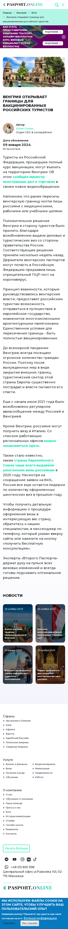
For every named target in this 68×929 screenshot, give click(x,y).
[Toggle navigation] (62, 4)
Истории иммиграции (18, 816)
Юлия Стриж (24, 128)
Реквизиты (12, 829)
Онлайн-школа (14, 825)
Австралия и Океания (18, 720)
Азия (8, 725)
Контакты (11, 833)
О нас (9, 794)
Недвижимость (43, 772)
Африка (10, 729)
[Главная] (24, 4)
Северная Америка (17, 746)
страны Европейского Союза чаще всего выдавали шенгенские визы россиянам (29, 465)
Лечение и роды (15, 772)
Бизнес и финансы (16, 764)
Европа (10, 733)
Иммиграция (42, 768)
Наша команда (14, 803)
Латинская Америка (17, 742)
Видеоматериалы (45, 764)
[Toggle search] (57, 4)
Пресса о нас (13, 807)
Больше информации (40, 918)
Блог (8, 812)
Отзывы (10, 820)
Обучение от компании (19, 799)
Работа (39, 777)
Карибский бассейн (17, 738)
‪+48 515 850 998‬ (22, 867)
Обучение (12, 777)
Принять (9, 923)
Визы (9, 768)
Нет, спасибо (29, 923)
